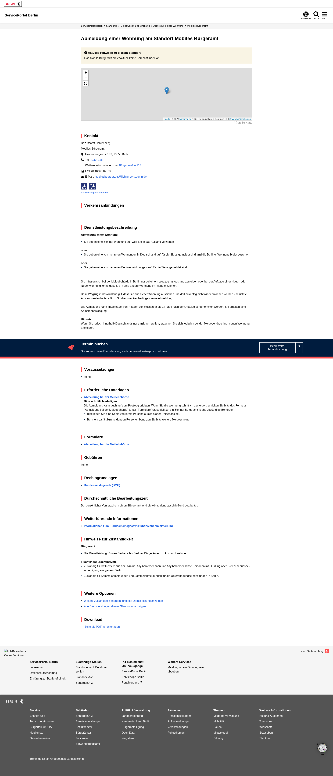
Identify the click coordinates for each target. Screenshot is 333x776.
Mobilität (218, 721)
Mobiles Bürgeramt (197, 25)
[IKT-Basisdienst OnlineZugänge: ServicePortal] (20, 652)
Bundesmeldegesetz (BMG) (102, 485)
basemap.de (185, 118)
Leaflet (167, 118)
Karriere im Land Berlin (136, 721)
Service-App (37, 715)
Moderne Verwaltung (226, 715)
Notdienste (36, 732)
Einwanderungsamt (88, 743)
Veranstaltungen (178, 727)
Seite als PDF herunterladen (102, 626)
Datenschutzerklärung (43, 672)
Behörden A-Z (84, 682)
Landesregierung (132, 715)
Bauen (217, 727)
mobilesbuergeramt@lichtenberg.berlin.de (121, 176)
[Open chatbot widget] (322, 749)
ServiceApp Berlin (133, 676)
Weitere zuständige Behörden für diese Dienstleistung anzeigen (123, 600)
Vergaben (128, 738)
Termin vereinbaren (42, 721)
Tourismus (265, 721)
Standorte (111, 25)
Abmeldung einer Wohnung (168, 25)
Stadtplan (265, 738)
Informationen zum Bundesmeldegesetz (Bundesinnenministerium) (128, 526)
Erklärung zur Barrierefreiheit (47, 678)
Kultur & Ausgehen (271, 715)
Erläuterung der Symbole (95, 192)
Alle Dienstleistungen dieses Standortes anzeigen (115, 606)
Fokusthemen (176, 732)
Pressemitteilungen (180, 715)
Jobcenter (82, 738)
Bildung (218, 738)
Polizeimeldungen (179, 721)
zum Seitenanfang (312, 651)
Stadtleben (266, 732)
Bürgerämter (83, 732)
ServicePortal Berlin (92, 25)
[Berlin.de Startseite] (13, 4)
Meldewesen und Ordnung (135, 25)
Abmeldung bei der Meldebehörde (106, 397)
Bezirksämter (84, 727)
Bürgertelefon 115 (130, 165)
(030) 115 (97, 159)
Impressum (36, 667)
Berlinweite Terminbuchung (277, 347)
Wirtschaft (265, 727)
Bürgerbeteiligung (133, 727)
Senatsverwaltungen (88, 721)
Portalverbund (130, 682)
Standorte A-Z (84, 677)
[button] (166, 90)
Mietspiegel (220, 732)
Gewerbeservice (40, 738)
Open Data (128, 732)
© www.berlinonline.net (240, 118)
